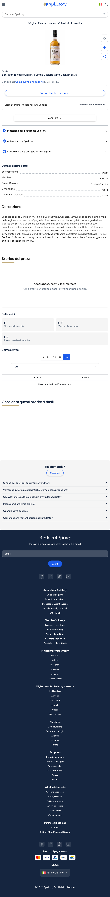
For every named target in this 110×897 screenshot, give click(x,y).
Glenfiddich (55, 700)
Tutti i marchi (55, 612)
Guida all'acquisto (55, 594)
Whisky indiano (55, 810)
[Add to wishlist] (104, 38)
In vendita (76, 23)
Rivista (55, 744)
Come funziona (55, 726)
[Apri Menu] (3, 4)
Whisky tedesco (55, 815)
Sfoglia (32, 23)
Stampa (55, 740)
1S (43, 357)
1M (48, 357)
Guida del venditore (55, 634)
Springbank (55, 665)
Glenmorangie (55, 714)
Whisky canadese (55, 801)
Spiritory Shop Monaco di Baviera (55, 832)
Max (66, 357)
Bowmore (55, 669)
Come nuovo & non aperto (29, 81)
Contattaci (55, 473)
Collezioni (63, 23)
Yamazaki (55, 674)
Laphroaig (55, 696)
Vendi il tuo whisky (55, 629)
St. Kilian (55, 827)
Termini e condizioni (55, 757)
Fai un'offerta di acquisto (55, 93)
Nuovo (52, 23)
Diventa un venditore (55, 625)
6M (54, 357)
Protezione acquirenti (55, 599)
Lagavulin (55, 705)
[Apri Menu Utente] (106, 4)
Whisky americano (55, 806)
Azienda (55, 735)
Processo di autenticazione (55, 603)
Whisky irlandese (55, 796)
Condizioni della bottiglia (55, 643)
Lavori (55, 779)
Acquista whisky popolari (55, 608)
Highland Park (55, 691)
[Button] (41, 576)
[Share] (104, 56)
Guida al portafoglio (55, 731)
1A (60, 357)
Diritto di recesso (55, 770)
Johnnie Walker (55, 679)
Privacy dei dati (55, 766)
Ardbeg (55, 660)
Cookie (55, 775)
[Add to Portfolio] (104, 47)
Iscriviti (55, 564)
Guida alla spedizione (55, 638)
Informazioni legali (55, 761)
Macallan (55, 655)
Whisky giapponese (55, 792)
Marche (42, 23)
